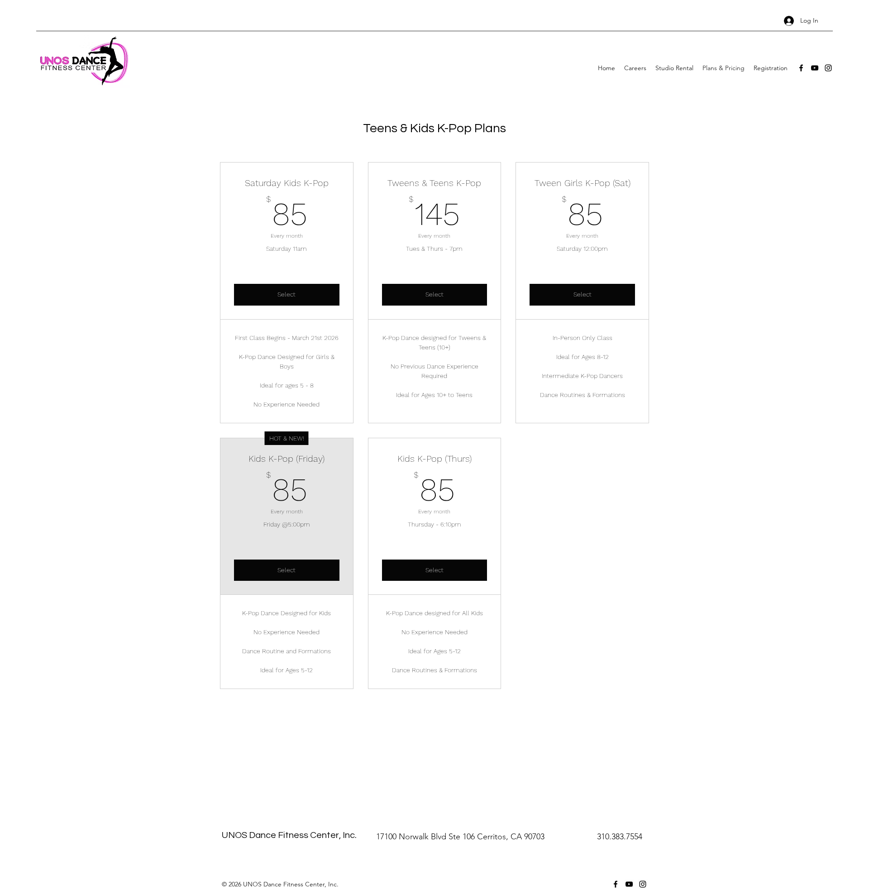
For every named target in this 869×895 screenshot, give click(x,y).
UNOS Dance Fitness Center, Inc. (289, 835)
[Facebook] (801, 67)
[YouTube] (814, 67)
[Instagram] (828, 67)
